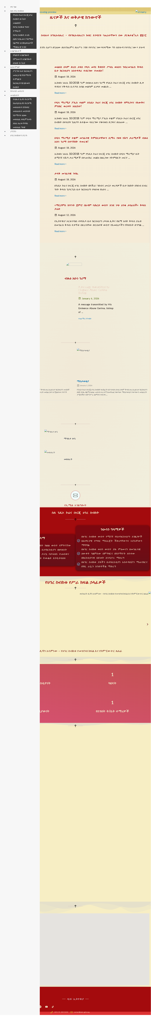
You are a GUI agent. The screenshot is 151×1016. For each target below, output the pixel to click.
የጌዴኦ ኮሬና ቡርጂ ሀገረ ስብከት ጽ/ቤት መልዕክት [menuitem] (23, 18)
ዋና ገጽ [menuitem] (13, 6)
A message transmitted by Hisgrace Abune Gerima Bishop (93, 289)
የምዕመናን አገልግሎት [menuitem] (22, 59)
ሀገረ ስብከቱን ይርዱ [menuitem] (18, 135)
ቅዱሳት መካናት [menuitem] (17, 91)
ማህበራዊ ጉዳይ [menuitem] (19, 46)
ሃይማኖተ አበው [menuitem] (20, 115)
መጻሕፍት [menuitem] (14, 95)
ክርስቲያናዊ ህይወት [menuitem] (21, 83)
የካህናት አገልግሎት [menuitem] (21, 55)
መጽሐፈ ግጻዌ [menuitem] (19, 127)
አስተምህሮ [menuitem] (15, 67)
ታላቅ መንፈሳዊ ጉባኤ (66, 173)
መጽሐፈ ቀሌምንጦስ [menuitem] (22, 119)
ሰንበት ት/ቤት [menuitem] (19, 63)
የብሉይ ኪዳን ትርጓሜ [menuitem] (22, 99)
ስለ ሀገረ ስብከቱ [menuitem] (17, 10)
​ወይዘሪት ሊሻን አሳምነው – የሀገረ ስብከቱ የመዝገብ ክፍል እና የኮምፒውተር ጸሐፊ (75, 651)
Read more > (60, 93)
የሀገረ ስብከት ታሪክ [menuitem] (21, 34)
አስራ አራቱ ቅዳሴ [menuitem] (20, 123)
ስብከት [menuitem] (16, 87)
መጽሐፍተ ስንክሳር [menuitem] (21, 107)
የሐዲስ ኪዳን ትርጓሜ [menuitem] (22, 103)
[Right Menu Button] (3, 2)
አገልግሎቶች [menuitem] (15, 50)
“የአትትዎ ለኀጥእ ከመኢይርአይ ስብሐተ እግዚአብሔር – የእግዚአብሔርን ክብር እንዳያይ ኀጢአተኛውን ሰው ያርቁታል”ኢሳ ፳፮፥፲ (76, 35)
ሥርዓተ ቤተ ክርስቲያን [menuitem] (22, 70)
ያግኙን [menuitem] (13, 131)
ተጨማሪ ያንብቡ (84, 318)
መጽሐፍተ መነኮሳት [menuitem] (21, 111)
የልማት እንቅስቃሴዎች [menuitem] (23, 42)
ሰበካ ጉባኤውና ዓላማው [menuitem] (23, 38)
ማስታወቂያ (83, 381)
